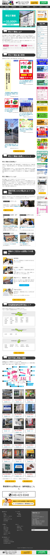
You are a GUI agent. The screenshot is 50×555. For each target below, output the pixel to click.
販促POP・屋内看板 (41, 98)
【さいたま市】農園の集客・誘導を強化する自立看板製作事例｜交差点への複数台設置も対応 (26, 82)
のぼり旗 (39, 45)
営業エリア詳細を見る (19, 352)
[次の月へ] (47, 204)
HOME (5, 513)
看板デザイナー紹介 (8, 210)
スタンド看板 (40, 49)
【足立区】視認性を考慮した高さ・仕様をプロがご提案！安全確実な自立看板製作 (11, 145)
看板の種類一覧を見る (10, 481)
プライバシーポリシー (7, 517)
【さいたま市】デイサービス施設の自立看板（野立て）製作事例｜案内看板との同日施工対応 (26, 129)
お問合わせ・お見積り (7, 533)
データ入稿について (24, 285)
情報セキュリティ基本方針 (8, 516)
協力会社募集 (6, 520)
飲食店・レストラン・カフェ (42, 96)
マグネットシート (40, 41)
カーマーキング (40, 51)
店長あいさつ (6, 534)
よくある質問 (6, 530)
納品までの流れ (6, 527)
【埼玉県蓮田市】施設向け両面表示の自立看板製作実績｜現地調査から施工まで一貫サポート (11, 94)
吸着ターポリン (40, 53)
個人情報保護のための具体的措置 (9, 541)
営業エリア (35, 6)
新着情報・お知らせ (20, 526)
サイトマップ (6, 521)
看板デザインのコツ (20, 530)
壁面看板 (39, 26)
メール (17, 260)
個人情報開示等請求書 (7, 543)
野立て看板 (39, 32)
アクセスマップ (42, 193)
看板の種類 (7, 6)
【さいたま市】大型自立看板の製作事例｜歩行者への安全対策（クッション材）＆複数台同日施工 (11, 110)
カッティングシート (41, 30)
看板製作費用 (21, 6)
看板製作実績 (14, 6)
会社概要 (47, 6)
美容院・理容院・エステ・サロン (42, 92)
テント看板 (39, 47)
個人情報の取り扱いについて (8, 540)
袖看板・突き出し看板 (41, 34)
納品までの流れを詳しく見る (19, 299)
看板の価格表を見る (27, 481)
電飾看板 (39, 36)
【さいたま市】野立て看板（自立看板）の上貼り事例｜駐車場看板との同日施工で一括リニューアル (26, 114)
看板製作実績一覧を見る (19, 151)
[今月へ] (45, 204)
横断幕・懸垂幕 (40, 43)
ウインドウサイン (40, 28)
